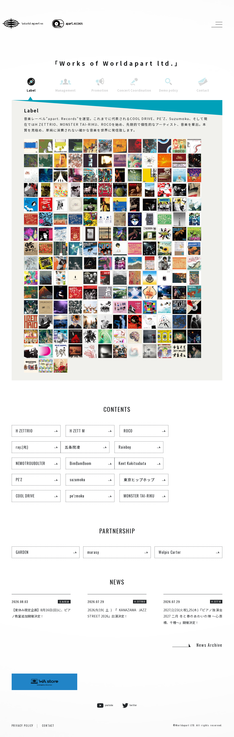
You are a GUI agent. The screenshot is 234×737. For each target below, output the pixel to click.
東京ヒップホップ (139, 479)
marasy (93, 552)
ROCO (128, 431)
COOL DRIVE (25, 496)
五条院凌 (72, 447)
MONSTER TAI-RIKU (139, 496)
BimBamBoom (80, 463)
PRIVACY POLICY (22, 725)
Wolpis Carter (170, 552)
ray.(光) (22, 447)
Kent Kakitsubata (132, 463)
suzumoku (77, 479)
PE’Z (19, 479)
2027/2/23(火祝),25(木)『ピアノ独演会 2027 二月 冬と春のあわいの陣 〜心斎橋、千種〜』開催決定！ (192, 616)
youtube (109, 705)
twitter (133, 705)
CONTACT (48, 725)
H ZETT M (77, 431)
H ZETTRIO (24, 431)
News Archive (209, 645)
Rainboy (125, 447)
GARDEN (22, 552)
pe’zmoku (77, 496)
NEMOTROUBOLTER (30, 463)
